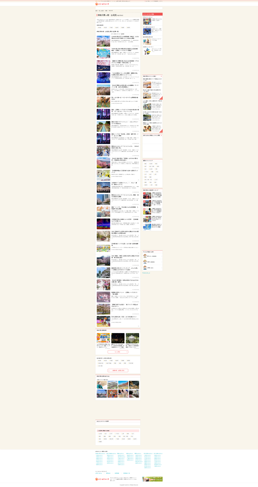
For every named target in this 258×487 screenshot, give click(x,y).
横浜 (100, 436)
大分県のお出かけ (157, 461)
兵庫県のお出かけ (138, 458)
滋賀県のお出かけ (138, 463)
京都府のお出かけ (138, 456)
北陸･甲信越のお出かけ (111, 453)
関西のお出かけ (138, 453)
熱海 (145, 177)
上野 (123, 433)
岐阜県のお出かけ (130, 456)
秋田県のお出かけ (99, 461)
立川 (133, 433)
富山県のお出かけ (110, 461)
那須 (100, 438)
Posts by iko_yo (146, 273)
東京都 (105, 438)
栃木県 (135, 438)
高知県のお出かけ (147, 464)
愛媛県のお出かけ (147, 463)
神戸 (145, 166)
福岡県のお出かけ (157, 455)
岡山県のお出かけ (147, 456)
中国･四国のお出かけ (148, 453)
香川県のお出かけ (147, 466)
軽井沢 (146, 184)
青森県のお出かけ (99, 458)
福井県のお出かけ (110, 463)
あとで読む (148, 1)
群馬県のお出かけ (121, 461)
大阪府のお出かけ (138, 455)
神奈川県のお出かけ (121, 456)
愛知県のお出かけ (130, 455)
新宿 (128, 433)
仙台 (145, 169)
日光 (132, 436)
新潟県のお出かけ (110, 458)
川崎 (114, 436)
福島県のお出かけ (99, 464)
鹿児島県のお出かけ (158, 464)
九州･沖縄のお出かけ (158, 453)
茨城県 (100, 441)
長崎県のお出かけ (157, 458)
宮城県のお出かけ (99, 456)
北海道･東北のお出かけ (100, 453)
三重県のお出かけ (130, 458)
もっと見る (117, 351)
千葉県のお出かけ (121, 458)
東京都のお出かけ (121, 455)
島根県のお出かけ (147, 461)
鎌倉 (105, 436)
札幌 (152, 171)
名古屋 (151, 163)
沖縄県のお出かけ (157, 466)
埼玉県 (123, 438)
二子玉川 (117, 433)
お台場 (100, 433)
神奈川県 (111, 438)
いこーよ (98, 1)
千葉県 (117, 438)
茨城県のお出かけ (121, 464)
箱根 (110, 436)
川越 (119, 436)
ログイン (161, 1)
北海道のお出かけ (99, 455)
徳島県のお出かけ (147, 467)
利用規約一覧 (126, 473)
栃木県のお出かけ (121, 463)
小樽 (151, 184)
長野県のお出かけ (110, 455)
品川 (106, 433)
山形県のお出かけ (99, 463)
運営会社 (108, 473)
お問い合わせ (98, 473)
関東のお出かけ (120, 453)
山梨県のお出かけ (110, 456)
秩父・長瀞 (126, 436)
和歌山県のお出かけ (139, 461)
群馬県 (129, 438)
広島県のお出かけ (147, 455)
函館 (156, 184)
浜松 (155, 182)
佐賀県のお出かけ (157, 456)
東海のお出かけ (129, 453)
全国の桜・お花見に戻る (118, 370)
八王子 (111, 433)
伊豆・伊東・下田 (148, 179)
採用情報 (117, 473)
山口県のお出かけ (147, 458)
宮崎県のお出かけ (157, 463)
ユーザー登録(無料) (154, 1)
